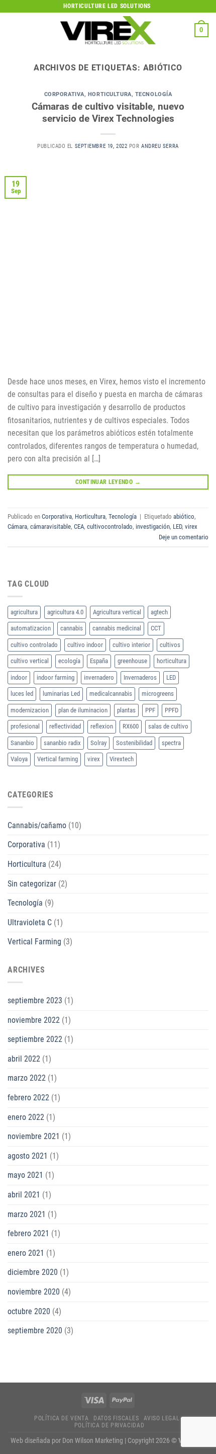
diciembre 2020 (33, 1272)
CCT (156, 628)
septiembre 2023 (35, 1000)
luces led (22, 693)
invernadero (99, 677)
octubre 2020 (29, 1311)
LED (177, 526)
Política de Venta (61, 1418)
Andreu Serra (160, 146)
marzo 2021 (27, 1214)
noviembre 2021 (34, 1136)
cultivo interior (131, 645)
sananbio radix (62, 743)
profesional (25, 726)
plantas (126, 710)
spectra (171, 743)
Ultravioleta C (30, 922)
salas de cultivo (168, 726)
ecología (69, 661)
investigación (153, 526)
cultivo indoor (85, 645)
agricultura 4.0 (65, 612)
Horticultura (110, 94)
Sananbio (22, 743)
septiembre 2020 (35, 1330)
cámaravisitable (50, 526)
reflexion (101, 726)
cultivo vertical (30, 661)
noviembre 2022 (34, 1020)
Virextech (122, 759)
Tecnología (153, 94)
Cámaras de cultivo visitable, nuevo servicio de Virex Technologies (108, 113)
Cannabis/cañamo (37, 825)
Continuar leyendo (108, 482)
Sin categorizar (32, 883)
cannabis (71, 628)
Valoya (19, 759)
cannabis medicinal (116, 628)
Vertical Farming (34, 941)
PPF (150, 710)
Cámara (17, 526)
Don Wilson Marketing (92, 1440)
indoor (19, 677)
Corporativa (64, 94)
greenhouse (132, 661)
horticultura (171, 661)
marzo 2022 (27, 1078)
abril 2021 (24, 1194)
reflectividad (65, 726)
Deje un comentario (183, 537)
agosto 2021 (28, 1156)
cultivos (170, 645)
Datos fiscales (116, 1418)
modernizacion (30, 710)
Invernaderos (140, 677)
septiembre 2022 (35, 1039)
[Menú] (14, 30)
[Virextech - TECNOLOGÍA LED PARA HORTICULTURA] (108, 30)
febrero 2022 (28, 1097)
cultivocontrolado (110, 526)
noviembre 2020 (34, 1292)
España (99, 661)
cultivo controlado (34, 645)
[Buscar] (183, 30)
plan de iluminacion (82, 710)
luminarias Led (61, 693)
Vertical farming (57, 759)
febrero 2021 (28, 1233)
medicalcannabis (110, 693)
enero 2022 (26, 1117)
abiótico (183, 516)
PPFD (171, 710)
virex (191, 526)
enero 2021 (26, 1253)
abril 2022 (24, 1059)
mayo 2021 (25, 1175)
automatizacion (31, 628)
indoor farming (55, 677)
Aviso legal (161, 1418)
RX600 (131, 726)
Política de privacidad (109, 1425)
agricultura (24, 612)
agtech (159, 612)
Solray (98, 743)
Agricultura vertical (117, 612)
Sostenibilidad (134, 743)
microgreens (158, 693)
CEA (79, 526)
